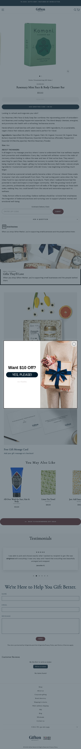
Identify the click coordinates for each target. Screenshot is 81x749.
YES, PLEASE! (22, 375)
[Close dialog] (74, 343)
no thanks (22, 381)
